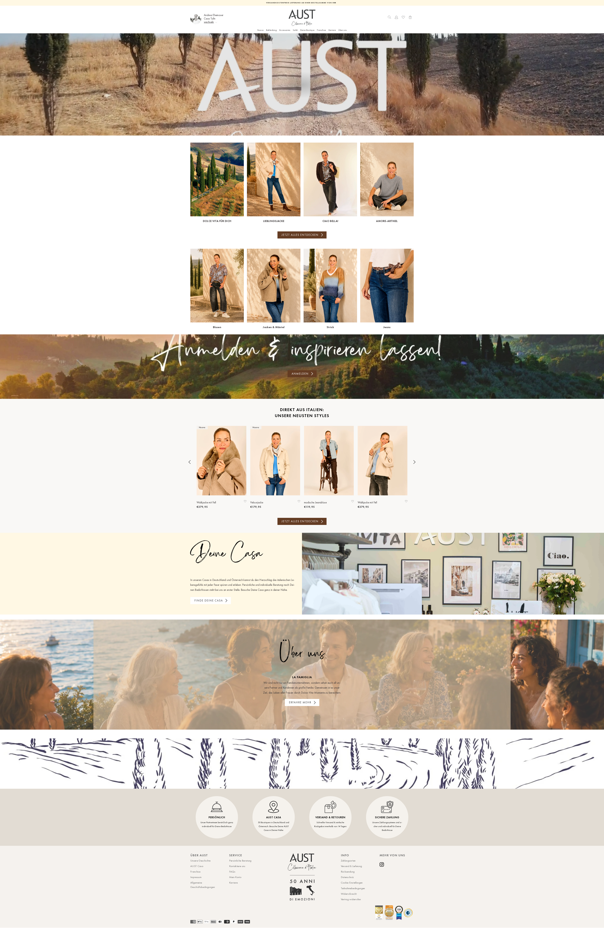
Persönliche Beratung (240, 860)
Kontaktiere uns (237, 866)
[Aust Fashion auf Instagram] (382, 864)
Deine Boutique (307, 30)
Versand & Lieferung (351, 866)
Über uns (342, 30)
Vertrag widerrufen (351, 899)
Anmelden (300, 373)
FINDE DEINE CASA (208, 600)
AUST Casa (196, 866)
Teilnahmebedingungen (353, 888)
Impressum (195, 877)
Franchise (321, 30)
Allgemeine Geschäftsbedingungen (202, 884)
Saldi (295, 30)
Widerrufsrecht (349, 893)
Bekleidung (271, 30)
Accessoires (284, 30)
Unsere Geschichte (200, 860)
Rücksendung (348, 871)
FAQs (232, 871)
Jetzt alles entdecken (300, 235)
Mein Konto (235, 877)
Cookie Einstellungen (352, 882)
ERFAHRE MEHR (300, 702)
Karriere (332, 30)
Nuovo (260, 30)
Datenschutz (347, 877)
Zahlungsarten (348, 860)
